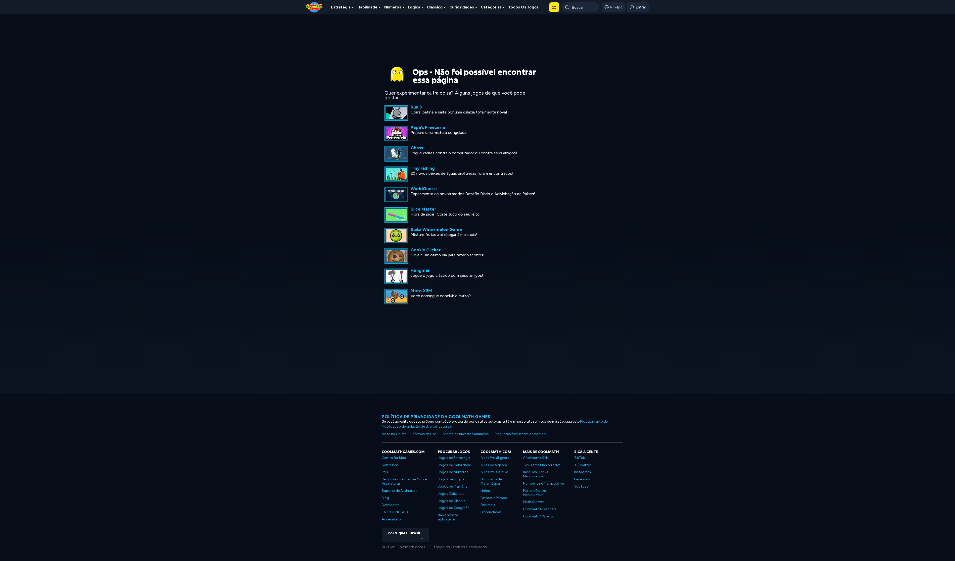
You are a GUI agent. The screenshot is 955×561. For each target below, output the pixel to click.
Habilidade (367, 7)
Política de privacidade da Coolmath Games (436, 416)
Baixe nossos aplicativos (448, 517)
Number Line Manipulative (543, 483)
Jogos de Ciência (451, 501)
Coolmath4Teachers (539, 509)
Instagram (582, 472)
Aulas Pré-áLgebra (494, 458)
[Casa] (314, 6)
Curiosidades (461, 7)
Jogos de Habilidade (454, 465)
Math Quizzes (533, 502)
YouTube (581, 486)
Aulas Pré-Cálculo (494, 472)
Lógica (414, 7)
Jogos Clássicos (451, 494)
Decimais (487, 505)
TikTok (579, 458)
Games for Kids (394, 458)
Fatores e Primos (493, 498)
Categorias (491, 7)
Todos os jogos (523, 7)
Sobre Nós (390, 465)
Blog (385, 498)
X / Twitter (582, 465)
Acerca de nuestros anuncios (465, 434)
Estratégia (341, 7)
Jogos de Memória (453, 486)
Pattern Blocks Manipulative (534, 493)
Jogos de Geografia (454, 508)
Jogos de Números (453, 472)
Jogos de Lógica (451, 479)
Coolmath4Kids (536, 458)
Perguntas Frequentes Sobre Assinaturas (404, 481)
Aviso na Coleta (394, 434)
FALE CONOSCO (395, 512)
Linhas (485, 491)
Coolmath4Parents (538, 516)
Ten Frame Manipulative (541, 465)
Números (392, 7)
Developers (390, 505)
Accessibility (392, 519)
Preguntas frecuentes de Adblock (521, 434)
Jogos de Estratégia (454, 458)
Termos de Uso (424, 434)
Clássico (435, 7)
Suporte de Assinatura (400, 491)
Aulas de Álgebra (493, 465)
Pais (385, 472)
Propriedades (491, 512)
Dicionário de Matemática (491, 481)
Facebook (582, 479)
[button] (554, 7)
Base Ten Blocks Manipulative (535, 474)
